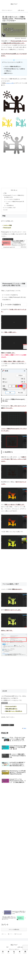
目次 (12, 190)
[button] (25, 484)
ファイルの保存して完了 (10, 207)
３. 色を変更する (10, 205)
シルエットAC (10, 83)
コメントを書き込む (14, 929)
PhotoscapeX (5, 725)
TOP (7, 947)
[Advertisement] (14, 171)
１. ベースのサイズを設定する (13, 199)
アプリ (12, 725)
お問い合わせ (21, 947)
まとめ (5, 209)
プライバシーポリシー (14, 949)
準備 (5, 193)
